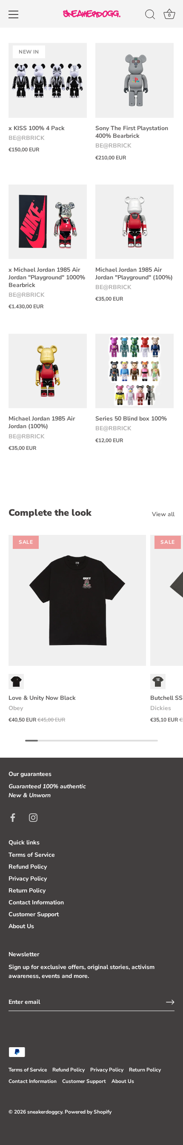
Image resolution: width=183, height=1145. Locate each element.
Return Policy (27, 890)
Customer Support (34, 914)
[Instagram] (33, 817)
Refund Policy (28, 867)
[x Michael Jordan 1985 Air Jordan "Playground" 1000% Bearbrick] (48, 222)
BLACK (16, 681)
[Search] (150, 15)
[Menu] (13, 14)
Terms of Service (32, 855)
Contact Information (36, 902)
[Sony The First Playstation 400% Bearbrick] (134, 80)
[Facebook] (13, 817)
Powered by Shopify (88, 1111)
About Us (21, 926)
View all (163, 514)
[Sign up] (170, 1002)
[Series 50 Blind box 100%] (134, 371)
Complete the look (50, 512)
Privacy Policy (28, 879)
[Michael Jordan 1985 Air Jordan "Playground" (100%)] (134, 222)
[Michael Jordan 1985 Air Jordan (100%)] (48, 371)
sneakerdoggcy (44, 1111)
